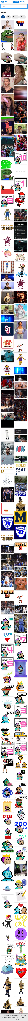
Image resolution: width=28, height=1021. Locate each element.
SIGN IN (22, 1)
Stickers (15, 16)
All (3, 16)
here (24, 1019)
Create (16, 1)
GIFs (8, 16)
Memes (22, 16)
